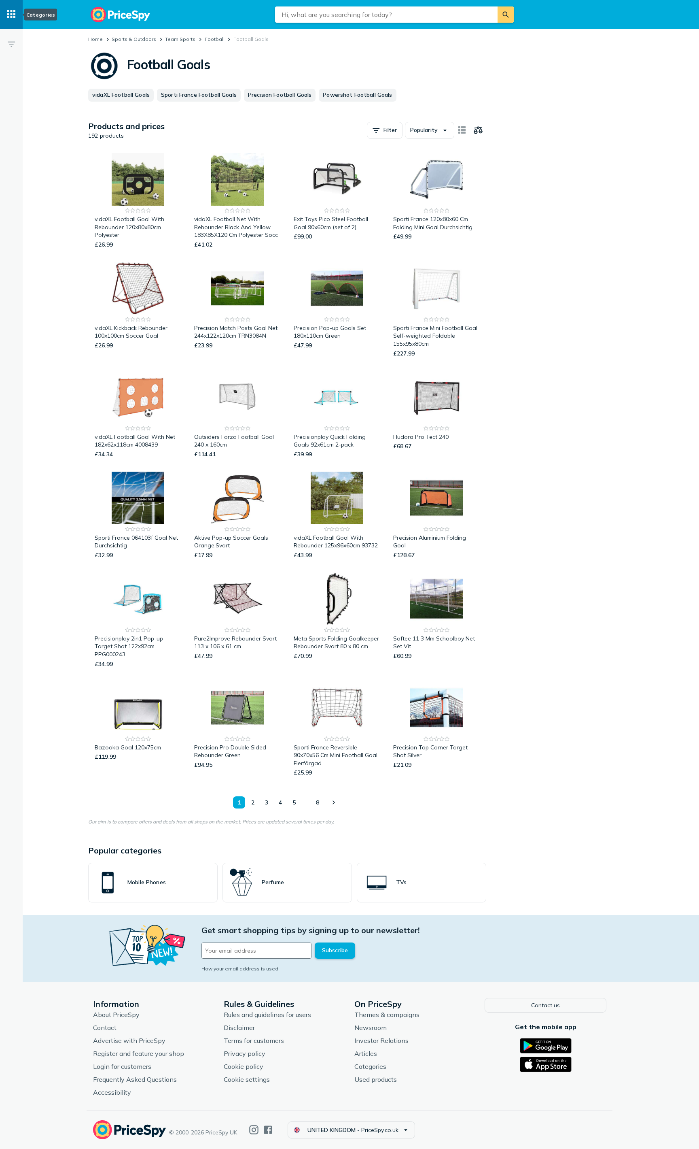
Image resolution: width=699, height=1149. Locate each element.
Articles (365, 1053)
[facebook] (268, 1129)
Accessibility (112, 1092)
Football (215, 39)
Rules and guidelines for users (267, 1015)
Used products (375, 1079)
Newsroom (370, 1027)
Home (95, 39)
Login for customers (122, 1066)
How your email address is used (239, 969)
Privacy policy (244, 1053)
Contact (104, 1027)
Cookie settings (247, 1079)
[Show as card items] (462, 130)
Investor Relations (381, 1040)
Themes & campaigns (386, 1015)
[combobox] (386, 14)
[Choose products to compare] (478, 130)
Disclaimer (239, 1027)
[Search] (506, 14)
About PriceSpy (116, 1015)
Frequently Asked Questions (135, 1079)
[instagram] (253, 1129)
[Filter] (11, 44)
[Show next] (333, 802)
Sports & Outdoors (134, 39)
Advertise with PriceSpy (129, 1040)
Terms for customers (254, 1040)
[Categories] (11, 14)
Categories (370, 1066)
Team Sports (180, 39)
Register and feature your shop (138, 1053)
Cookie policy (243, 1066)
